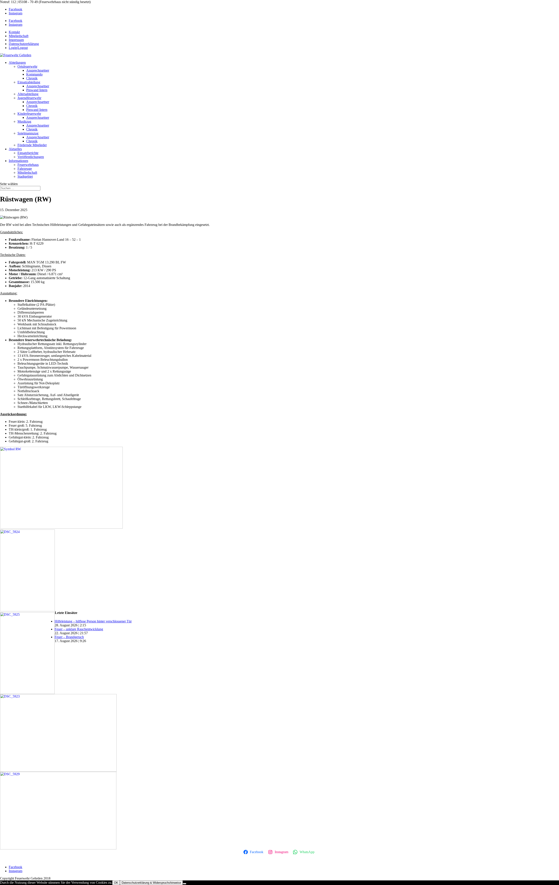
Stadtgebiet (25, 176)
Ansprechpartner (37, 70)
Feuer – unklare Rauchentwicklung (79, 629)
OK (116, 882)
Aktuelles (15, 149)
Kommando (34, 74)
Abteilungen (17, 62)
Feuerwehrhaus (28, 165)
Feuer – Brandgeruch (69, 637)
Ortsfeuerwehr (27, 66)
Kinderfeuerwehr (29, 113)
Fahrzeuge (24, 168)
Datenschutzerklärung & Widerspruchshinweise (151, 882)
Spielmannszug (27, 133)
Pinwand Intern (36, 90)
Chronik (32, 78)
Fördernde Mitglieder (32, 145)
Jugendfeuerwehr (29, 98)
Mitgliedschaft (27, 172)
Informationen (18, 161)
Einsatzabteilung (28, 82)
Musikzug (24, 121)
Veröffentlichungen (30, 157)
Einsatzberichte (27, 153)
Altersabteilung (27, 94)
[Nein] (184, 883)
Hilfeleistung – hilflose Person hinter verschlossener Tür (93, 621)
